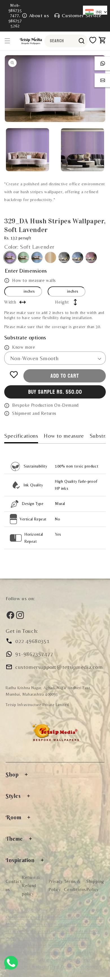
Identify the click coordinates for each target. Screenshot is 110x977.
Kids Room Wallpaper (25, 917)
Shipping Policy (95, 885)
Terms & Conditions (75, 885)
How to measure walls (34, 280)
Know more (23, 347)
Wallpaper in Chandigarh (27, 938)
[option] (55, 88)
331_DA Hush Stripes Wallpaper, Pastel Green (23, 257)
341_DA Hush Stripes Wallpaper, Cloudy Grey (64, 257)
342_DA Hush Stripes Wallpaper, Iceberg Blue (77, 257)
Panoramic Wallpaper (63, 917)
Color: (29, 246)
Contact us (14, 885)
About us (39, 15)
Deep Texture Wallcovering (74, 966)
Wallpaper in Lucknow (46, 931)
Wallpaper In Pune (36, 924)
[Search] (81, 41)
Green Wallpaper (38, 959)
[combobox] (66, 41)
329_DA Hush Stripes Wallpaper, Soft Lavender (10, 257)
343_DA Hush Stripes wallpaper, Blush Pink (91, 257)
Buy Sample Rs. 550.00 (55, 392)
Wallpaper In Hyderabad (26, 945)
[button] (7, 41)
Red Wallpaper (36, 966)
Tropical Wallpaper (22, 909)
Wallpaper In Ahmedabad (69, 945)
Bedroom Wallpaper (23, 952)
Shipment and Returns (34, 413)
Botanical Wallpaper (85, 909)
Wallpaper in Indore (83, 931)
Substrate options (25, 337)
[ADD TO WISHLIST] (13, 374)
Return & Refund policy (31, 885)
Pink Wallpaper (67, 959)
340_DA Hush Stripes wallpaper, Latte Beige (50, 257)
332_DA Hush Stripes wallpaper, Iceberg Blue (37, 257)
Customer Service (82, 15)
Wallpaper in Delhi (70, 924)
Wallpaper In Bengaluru (69, 938)
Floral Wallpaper (53, 909)
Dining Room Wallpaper (62, 952)
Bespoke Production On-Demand (45, 405)
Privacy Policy (56, 885)
